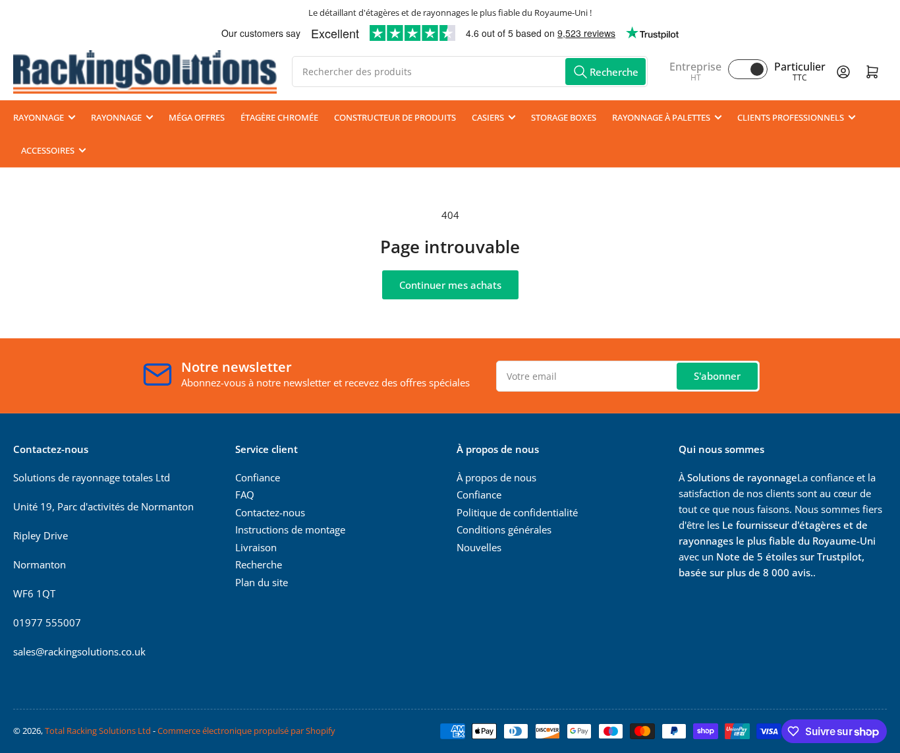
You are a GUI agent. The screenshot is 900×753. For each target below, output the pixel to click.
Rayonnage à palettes (661, 117)
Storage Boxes (563, 117)
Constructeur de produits (395, 117)
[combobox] (470, 71)
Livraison (256, 547)
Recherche (258, 564)
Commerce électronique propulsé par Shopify (246, 731)
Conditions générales (504, 529)
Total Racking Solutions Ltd (98, 731)
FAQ (244, 494)
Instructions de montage (290, 529)
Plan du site (261, 582)
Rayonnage (38, 117)
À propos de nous (496, 477)
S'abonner (717, 375)
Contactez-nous (270, 512)
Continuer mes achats (450, 284)
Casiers (488, 117)
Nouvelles (479, 547)
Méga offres (197, 117)
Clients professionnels (790, 117)
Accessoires (47, 150)
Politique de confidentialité (517, 512)
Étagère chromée (279, 117)
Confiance (257, 477)
